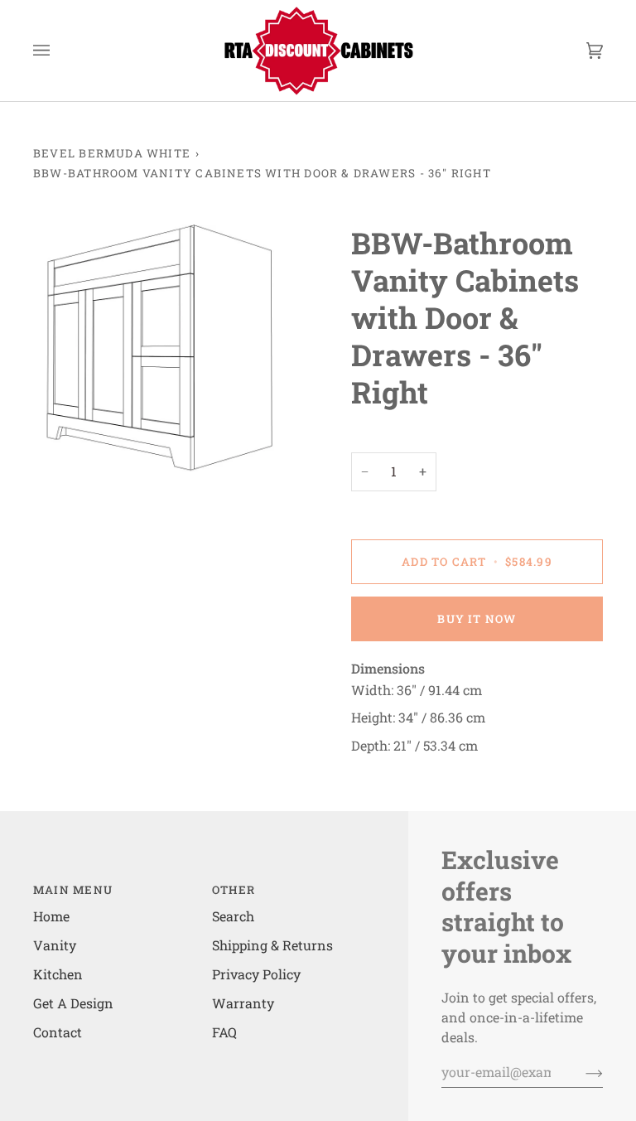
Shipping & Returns (272, 945)
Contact (57, 1032)
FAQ (224, 1032)
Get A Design (73, 1003)
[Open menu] (58, 50)
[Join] (581, 1072)
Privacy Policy (256, 974)
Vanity (54, 945)
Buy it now (476, 618)
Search (233, 916)
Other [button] (233, 889)
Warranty (243, 1003)
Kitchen (58, 974)
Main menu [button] (73, 889)
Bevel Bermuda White (111, 153)
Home (51, 916)
